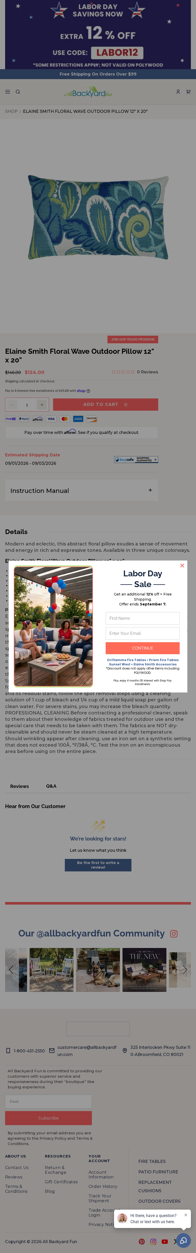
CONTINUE (142, 648)
